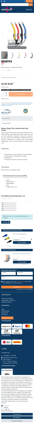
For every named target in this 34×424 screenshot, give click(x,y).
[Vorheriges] (2, 34)
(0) (9, 70)
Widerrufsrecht (5, 311)
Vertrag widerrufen (7, 318)
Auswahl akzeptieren (17, 421)
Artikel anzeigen (22, 242)
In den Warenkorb (20, 94)
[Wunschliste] (25, 1)
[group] (7, 258)
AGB (3, 309)
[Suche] (31, 4)
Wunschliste (6, 98)
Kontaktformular (6, 352)
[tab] (17, 118)
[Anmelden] (2, 1)
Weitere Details (6, 123)
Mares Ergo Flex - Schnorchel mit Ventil (21, 253)
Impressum (4, 399)
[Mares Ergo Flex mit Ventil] (5, 55)
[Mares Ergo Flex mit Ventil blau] (12, 55)
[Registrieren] (4, 1)
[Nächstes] (31, 34)
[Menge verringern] (6, 95)
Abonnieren (16, 287)
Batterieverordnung (7, 302)
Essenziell (6, 405)
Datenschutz (5, 312)
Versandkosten (27, 244)
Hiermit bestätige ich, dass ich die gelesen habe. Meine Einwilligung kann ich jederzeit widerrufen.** (17, 282)
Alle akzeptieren (17, 414)
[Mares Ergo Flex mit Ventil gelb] (18, 55)
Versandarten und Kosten (8, 300)
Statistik (6, 407)
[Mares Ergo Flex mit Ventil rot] (25, 55)
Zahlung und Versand (7, 298)
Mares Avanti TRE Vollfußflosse (20, 234)
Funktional (6, 409)
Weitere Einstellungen (7, 411)
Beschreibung (6, 118)
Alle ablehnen (17, 417)
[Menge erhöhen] (6, 93)
